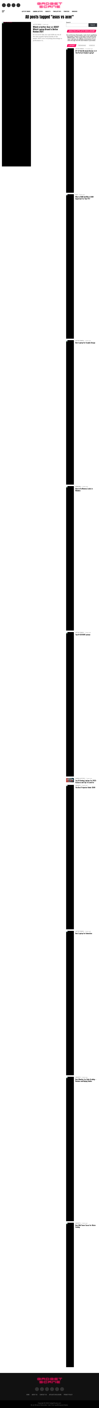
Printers (66, 11)
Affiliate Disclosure (55, 1395)
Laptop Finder (26, 11)
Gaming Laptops (38, 11)
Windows (74, 11)
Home (27, 1395)
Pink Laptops (57, 11)
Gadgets (47, 11)
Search (68, 22)
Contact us (43, 1395)
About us (34, 1395)
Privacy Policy (68, 1395)
